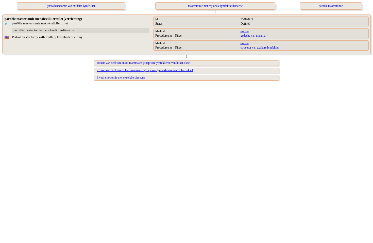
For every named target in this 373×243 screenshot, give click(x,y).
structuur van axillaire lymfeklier (260, 47)
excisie (245, 31)
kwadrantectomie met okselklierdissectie (121, 77)
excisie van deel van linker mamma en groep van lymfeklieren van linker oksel (143, 63)
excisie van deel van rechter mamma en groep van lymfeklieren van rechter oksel (145, 70)
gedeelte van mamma (253, 35)
